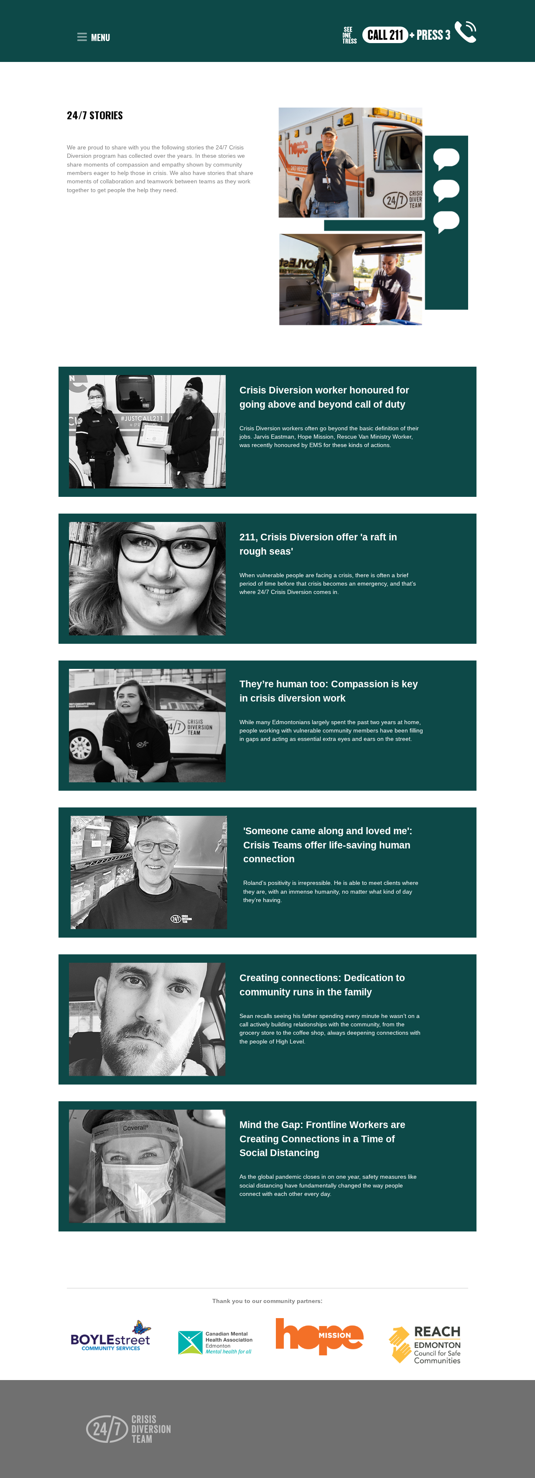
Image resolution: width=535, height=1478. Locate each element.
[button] (82, 37)
